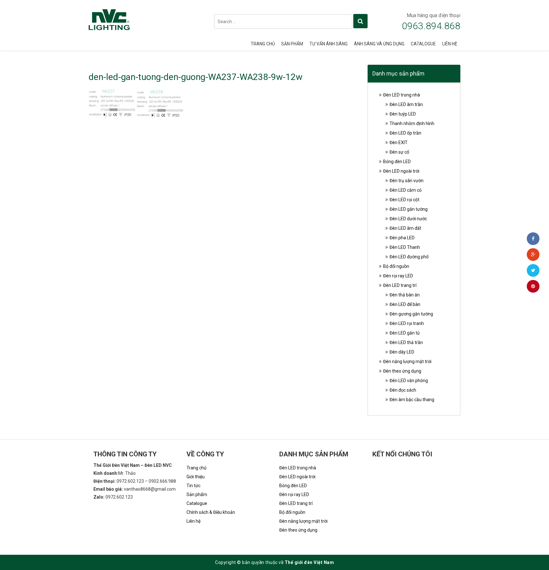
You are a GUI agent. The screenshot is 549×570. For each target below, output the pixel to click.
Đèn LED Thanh (405, 247)
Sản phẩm (292, 43)
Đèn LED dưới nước (408, 218)
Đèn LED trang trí (400, 285)
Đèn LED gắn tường (409, 209)
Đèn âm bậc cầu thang (412, 399)
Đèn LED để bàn (405, 304)
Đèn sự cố (399, 152)
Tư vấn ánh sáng (328, 43)
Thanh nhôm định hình (412, 123)
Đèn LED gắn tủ (405, 332)
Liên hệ (449, 43)
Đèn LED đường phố (409, 256)
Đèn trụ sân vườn (407, 180)
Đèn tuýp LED (403, 113)
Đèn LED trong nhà (401, 94)
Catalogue (423, 43)
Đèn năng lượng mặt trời (407, 361)
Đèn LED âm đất (405, 228)
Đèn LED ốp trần (405, 133)
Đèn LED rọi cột (404, 199)
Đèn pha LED (402, 237)
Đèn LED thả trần (406, 342)
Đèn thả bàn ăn (405, 294)
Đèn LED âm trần (406, 104)
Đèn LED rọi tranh (407, 323)
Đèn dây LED (402, 352)
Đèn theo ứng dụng (402, 371)
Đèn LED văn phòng (409, 380)
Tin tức (193, 485)
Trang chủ (263, 43)
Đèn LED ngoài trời (401, 171)
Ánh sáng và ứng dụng (379, 43)
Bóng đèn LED (397, 161)
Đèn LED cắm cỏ (406, 190)
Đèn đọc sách (403, 390)
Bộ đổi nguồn (396, 266)
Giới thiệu (195, 476)
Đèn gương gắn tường (411, 313)
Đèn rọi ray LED (398, 275)
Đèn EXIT (399, 142)
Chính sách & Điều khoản (210, 512)
